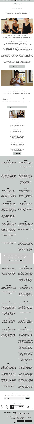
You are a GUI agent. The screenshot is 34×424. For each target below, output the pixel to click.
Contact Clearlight (17, 153)
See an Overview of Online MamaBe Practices (17, 260)
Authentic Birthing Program (11, 334)
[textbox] (14, 398)
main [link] (5, 412)
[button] (3, 4)
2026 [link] (13, 418)
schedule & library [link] (14, 413)
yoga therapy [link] (14, 412)
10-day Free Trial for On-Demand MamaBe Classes (17, 66)
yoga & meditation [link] (9, 412)
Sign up (27, 398)
